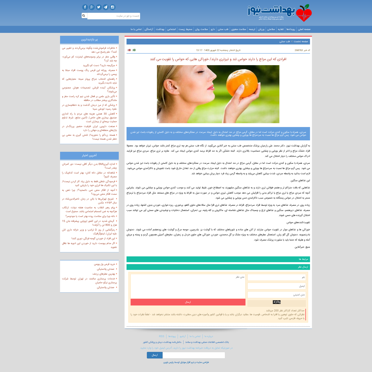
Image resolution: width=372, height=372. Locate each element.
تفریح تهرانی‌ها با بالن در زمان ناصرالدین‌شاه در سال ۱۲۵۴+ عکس (89, 201)
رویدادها (291, 29)
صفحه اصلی (304, 29)
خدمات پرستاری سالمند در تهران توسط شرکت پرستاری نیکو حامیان (89, 281)
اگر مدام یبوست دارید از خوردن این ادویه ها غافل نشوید (89, 245)
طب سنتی (223, 29)
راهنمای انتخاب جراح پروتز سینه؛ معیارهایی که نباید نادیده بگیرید (89, 81)
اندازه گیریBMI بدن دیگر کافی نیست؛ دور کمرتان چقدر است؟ (89, 166)
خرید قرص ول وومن (104, 264)
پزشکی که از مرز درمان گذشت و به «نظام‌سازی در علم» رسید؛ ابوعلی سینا (89, 107)
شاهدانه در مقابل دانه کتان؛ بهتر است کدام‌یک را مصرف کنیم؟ (89, 175)
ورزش (261, 29)
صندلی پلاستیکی (106, 269)
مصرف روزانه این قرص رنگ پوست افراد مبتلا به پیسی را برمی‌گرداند (89, 72)
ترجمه (252, 29)
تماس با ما (136, 29)
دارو (213, 29)
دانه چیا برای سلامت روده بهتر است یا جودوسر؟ (90, 216)
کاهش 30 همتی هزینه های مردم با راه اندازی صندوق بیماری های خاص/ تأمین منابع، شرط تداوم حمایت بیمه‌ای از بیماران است (89, 118)
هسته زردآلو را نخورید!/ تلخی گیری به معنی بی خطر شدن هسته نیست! (89, 137)
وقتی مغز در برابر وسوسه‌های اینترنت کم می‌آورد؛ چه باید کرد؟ (89, 59)
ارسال (155, 355)
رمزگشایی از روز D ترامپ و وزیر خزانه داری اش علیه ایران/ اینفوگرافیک (89, 232)
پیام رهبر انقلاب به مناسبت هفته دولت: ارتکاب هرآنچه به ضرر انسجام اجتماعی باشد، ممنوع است (89, 210)
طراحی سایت (202, 362)
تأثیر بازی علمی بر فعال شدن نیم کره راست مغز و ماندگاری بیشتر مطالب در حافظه (89, 98)
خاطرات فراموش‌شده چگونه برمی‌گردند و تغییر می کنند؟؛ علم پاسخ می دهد (89, 50)
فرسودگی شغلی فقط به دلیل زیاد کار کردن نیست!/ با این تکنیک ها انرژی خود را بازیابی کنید (89, 183)
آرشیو (183, 336)
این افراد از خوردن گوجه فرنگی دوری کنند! (93, 238)
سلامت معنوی (238, 29)
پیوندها (172, 336)
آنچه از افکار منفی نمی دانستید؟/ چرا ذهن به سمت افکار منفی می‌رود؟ (89, 192)
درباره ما (209, 336)
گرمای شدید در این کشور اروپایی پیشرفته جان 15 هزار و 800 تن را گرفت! (89, 223)
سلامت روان (201, 29)
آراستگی (149, 29)
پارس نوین (168, 362)
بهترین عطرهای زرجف (103, 274)
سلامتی (271, 29)
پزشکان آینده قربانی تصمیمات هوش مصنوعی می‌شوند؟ (89, 90)
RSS (161, 336)
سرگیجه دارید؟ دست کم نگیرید (99, 65)
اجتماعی (171, 29)
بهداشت (160, 29)
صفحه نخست (301, 41)
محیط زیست (185, 29)
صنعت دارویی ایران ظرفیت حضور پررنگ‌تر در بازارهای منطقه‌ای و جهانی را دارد (89, 128)
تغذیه (281, 29)
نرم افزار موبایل (187, 362)
